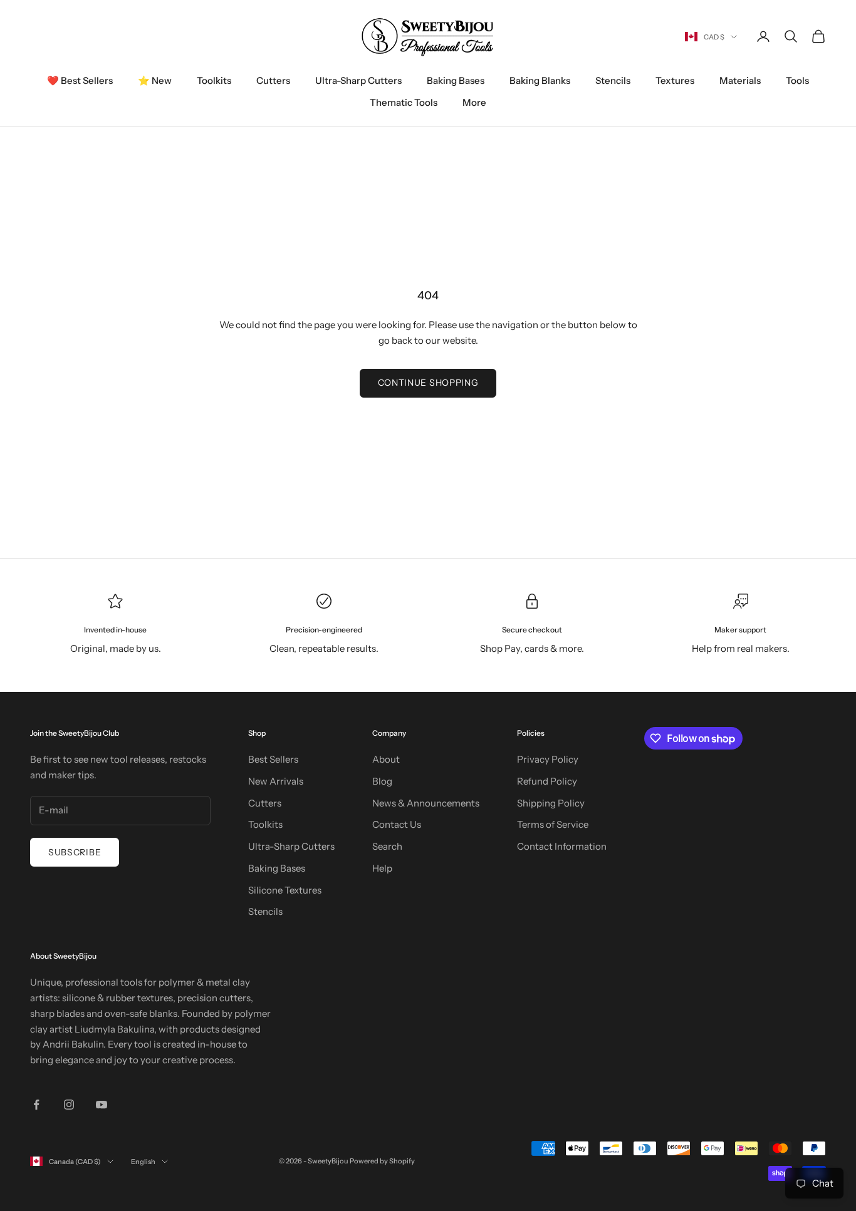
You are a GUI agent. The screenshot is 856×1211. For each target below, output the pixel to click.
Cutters (273, 80)
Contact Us (396, 824)
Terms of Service (552, 824)
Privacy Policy (547, 759)
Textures (674, 80)
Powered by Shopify (382, 1161)
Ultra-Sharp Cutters (358, 80)
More (474, 102)
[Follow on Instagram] (69, 1104)
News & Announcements (425, 803)
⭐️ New (155, 80)
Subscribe (74, 852)
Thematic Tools (403, 102)
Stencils (612, 80)
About (386, 759)
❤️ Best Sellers (80, 80)
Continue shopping (428, 382)
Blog (382, 781)
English (143, 1161)
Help (382, 868)
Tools (797, 80)
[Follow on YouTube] (101, 1104)
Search (387, 846)
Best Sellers (273, 759)
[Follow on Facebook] (36, 1104)
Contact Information (562, 846)
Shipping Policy (551, 803)
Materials (740, 80)
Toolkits (214, 80)
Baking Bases (455, 80)
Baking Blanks (539, 80)
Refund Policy (547, 781)
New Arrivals (275, 781)
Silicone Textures (284, 890)
